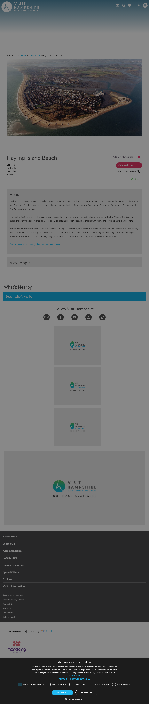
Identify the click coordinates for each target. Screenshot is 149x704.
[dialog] (74, 681)
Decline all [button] (86, 692)
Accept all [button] (62, 692)
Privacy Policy (74, 675)
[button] (74, 679)
